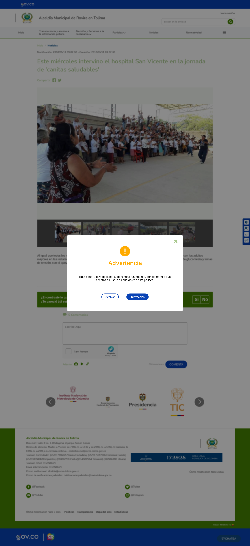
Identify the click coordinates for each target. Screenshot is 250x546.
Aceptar (110, 296)
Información (137, 296)
